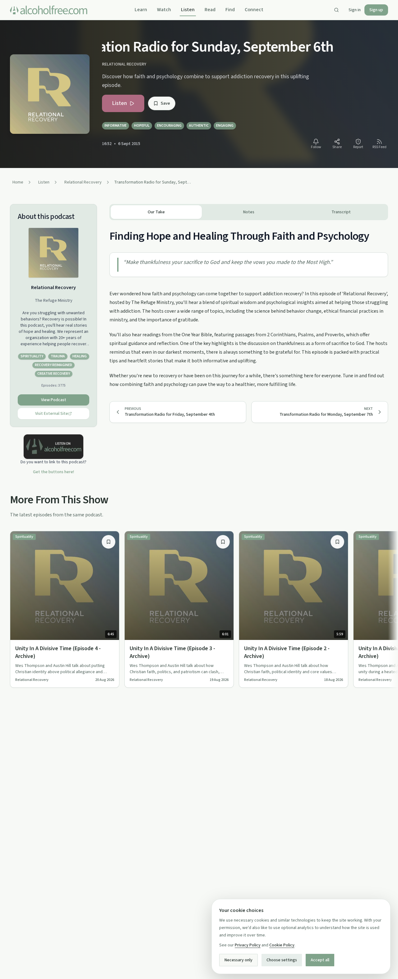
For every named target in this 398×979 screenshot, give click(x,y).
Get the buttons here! (53, 472)
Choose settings (281, 960)
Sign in (355, 10)
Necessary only (238, 960)
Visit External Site (51, 413)
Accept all (320, 960)
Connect (254, 9)
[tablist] (248, 212)
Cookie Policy (281, 945)
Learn (141, 9)
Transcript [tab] (341, 212)
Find (230, 9)
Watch (164, 9)
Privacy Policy (248, 945)
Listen (188, 9)
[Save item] (108, 542)
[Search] (336, 10)
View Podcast (53, 400)
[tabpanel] (248, 304)
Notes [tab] (248, 212)
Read (210, 9)
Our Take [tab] (156, 212)
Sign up (376, 10)
